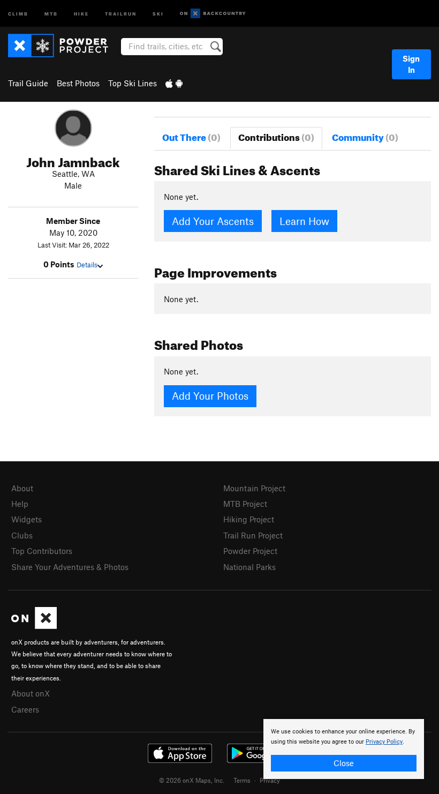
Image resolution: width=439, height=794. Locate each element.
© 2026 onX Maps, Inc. (191, 780)
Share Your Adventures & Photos (69, 567)
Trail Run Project (253, 535)
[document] (344, 748)
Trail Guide (28, 83)
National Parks (249, 567)
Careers (25, 709)
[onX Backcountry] (213, 14)
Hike (81, 13)
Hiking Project (248, 519)
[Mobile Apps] (174, 83)
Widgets (26, 519)
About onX (30, 693)
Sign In (411, 64)
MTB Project (245, 503)
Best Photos (78, 83)
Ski (158, 13)
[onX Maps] (34, 626)
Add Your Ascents (213, 221)
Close (344, 763)
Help (19, 503)
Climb (18, 13)
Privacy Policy (384, 741)
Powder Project (250, 551)
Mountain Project (254, 488)
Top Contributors (41, 551)
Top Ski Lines (132, 83)
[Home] (63, 45)
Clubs (22, 535)
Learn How (304, 221)
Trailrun (121, 13)
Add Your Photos (210, 395)
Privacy (270, 780)
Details (87, 264)
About (22, 488)
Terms (242, 780)
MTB (51, 13)
